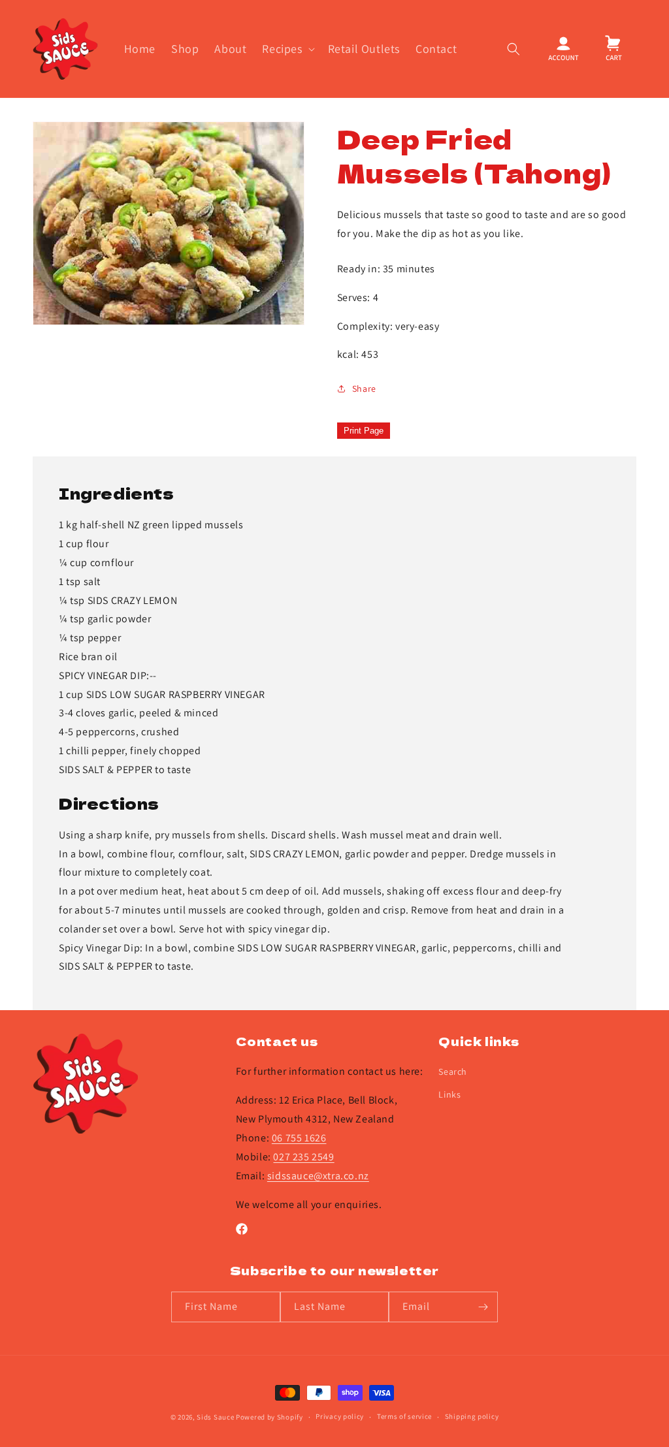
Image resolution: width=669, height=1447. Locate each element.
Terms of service (404, 1416)
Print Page (363, 431)
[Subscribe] (482, 1307)
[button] (286, 48)
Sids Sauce (215, 1417)
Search (452, 1071)
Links (449, 1094)
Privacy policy (340, 1416)
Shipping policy (472, 1416)
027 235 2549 (303, 1157)
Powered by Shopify (269, 1417)
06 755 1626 (299, 1138)
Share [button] (364, 388)
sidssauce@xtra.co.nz (318, 1176)
